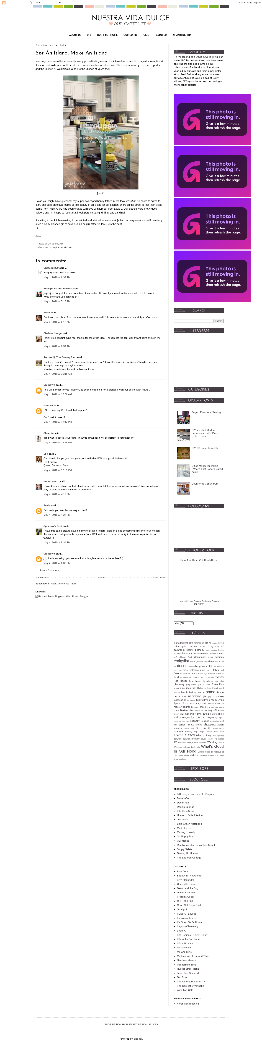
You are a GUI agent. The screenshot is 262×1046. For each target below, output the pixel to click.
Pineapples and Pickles (57, 288)
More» (201, 604)
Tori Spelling (218, 735)
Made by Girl (184, 828)
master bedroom (183, 706)
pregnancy (212, 717)
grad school (204, 684)
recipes (205, 721)
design (191, 666)
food (176, 677)
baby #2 (219, 646)
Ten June (182, 977)
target (202, 731)
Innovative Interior (187, 918)
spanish (178, 728)
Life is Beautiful (185, 943)
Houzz (182, 601)
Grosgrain (182, 909)
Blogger (137, 1038)
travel (203, 739)
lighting (200, 700)
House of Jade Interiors (190, 815)
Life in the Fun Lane (188, 939)
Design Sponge (185, 806)
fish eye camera (207, 674)
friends (219, 677)
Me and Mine (184, 951)
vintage (190, 742)
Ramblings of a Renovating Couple (196, 845)
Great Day (218, 684)
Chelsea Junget (53, 333)
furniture (208, 681)
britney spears (216, 653)
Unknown (49, 384)
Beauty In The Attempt (189, 875)
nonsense (199, 710)
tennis (209, 732)
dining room (200, 666)
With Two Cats (185, 989)
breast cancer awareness (195, 653)
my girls (210, 707)
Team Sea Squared (188, 973)
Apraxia (203, 647)
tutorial (221, 739)
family (178, 673)
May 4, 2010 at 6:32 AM (56, 277)
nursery (208, 710)
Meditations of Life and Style (193, 956)
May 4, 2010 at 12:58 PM (57, 442)
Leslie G (181, 930)
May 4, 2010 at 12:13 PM (57, 421)
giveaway (179, 684)
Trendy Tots (211, 739)
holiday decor (196, 692)
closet (210, 657)
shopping (209, 724)
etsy (202, 669)
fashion (195, 673)
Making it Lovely (186, 832)
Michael (48, 405)
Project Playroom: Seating (206, 412)
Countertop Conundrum (205, 483)
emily (185, 670)
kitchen (49, 68)
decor (48, 247)
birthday (199, 649)
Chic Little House (186, 884)
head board (219, 688)
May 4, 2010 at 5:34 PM (56, 542)
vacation (182, 742)
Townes (178, 739)
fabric (216, 669)
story (221, 728)
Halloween (201, 688)
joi (204, 696)
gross (176, 688)
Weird (221, 742)
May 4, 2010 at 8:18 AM (56, 322)
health (184, 692)
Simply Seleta (184, 849)
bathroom (179, 649)
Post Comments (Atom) (64, 583)
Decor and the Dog (187, 888)
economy (178, 670)
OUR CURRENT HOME (136, 35)
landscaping (180, 700)
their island (156, 204)
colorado (219, 657)
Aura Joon (183, 871)
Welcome (178, 747)
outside (207, 713)
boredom (177, 653)
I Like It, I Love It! (186, 913)
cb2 (175, 657)
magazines (201, 703)
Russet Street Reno (188, 968)
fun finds (180, 681)
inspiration (57, 247)
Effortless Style (185, 811)
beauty (189, 650)
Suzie (46, 505)
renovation (214, 721)
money (196, 707)
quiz (221, 717)
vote (196, 742)
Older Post (159, 577)
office (217, 710)
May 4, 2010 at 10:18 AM (57, 373)
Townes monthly (191, 739)
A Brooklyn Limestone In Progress (196, 794)
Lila (45, 453)
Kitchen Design (193, 601)
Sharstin (48, 433)
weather (202, 742)
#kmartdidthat (181, 643)
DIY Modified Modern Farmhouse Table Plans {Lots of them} (205, 433)
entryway (194, 670)
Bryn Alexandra (185, 879)
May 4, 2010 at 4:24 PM (56, 514)
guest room (186, 688)
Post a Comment (49, 570)
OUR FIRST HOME (107, 35)
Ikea (184, 696)
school (182, 724)
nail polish (219, 707)
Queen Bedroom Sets (55, 465)
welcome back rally (191, 747)
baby (210, 646)
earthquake (219, 666)
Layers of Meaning (187, 926)
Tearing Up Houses (188, 853)
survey (188, 731)
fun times (195, 681)
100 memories (196, 643)
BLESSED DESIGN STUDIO (142, 1024)
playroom (200, 717)
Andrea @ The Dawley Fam (59, 357)
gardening (219, 681)
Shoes (198, 725)
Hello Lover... (51, 481)
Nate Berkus (181, 710)
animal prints (181, 646)
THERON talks (193, 735)
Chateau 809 (51, 267)
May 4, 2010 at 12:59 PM (57, 470)
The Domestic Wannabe (190, 985)
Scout (191, 725)
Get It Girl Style (185, 901)
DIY (89, 35)
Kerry (46, 312)
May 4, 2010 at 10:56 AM (57, 394)
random (195, 720)
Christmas (199, 656)
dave (211, 661)
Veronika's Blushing (188, 1003)
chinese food (185, 657)
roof (222, 721)
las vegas (191, 700)
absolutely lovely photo (77, 61)
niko (191, 710)
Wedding (212, 742)
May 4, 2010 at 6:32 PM (56, 563)
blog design (211, 650)
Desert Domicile (186, 892)
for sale (183, 677)
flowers (220, 673)
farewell (186, 674)
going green (191, 684)
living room (210, 699)
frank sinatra (193, 677)
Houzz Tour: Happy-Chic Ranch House (199, 560)
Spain (220, 724)
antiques (193, 646)
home (210, 692)
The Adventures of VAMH (191, 981)
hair (194, 688)
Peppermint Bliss (186, 964)
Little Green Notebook (189, 823)
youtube (182, 759)
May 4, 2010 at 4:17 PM (56, 494)
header (177, 692)
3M (206, 643)
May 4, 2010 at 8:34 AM (56, 346)
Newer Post (42, 577)
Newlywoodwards (187, 960)
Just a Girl (182, 819)
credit (101, 193)
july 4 (211, 696)
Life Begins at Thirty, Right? (192, 934)
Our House (183, 840)
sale (175, 725)
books (221, 650)
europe (209, 670)
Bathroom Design (210, 601)
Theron (178, 735)
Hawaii (210, 688)
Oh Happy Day (185, 836)
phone (214, 714)
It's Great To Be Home (189, 922)
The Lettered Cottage (189, 857)
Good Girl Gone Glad (189, 905)
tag (195, 732)
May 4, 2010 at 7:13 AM (56, 301)
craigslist (181, 661)
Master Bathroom (216, 703)
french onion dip (206, 677)
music (203, 707)
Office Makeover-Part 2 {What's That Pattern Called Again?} (207, 468)
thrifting (207, 735)
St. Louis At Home (207, 728)
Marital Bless (184, 947)
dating (204, 661)
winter (186, 755)
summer (178, 731)
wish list (194, 755)
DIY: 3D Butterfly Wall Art (205, 448)
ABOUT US (75, 35)
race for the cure (181, 721)
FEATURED (161, 35)
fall (222, 670)
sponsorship (189, 728)
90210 (221, 643)
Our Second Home (191, 713)
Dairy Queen (195, 661)
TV (175, 742)
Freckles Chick (185, 896)
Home (101, 577)
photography (186, 717)
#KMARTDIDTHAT (183, 35)
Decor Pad (183, 802)
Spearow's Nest (52, 526)
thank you (219, 732)
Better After (183, 798)
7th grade (213, 643)
